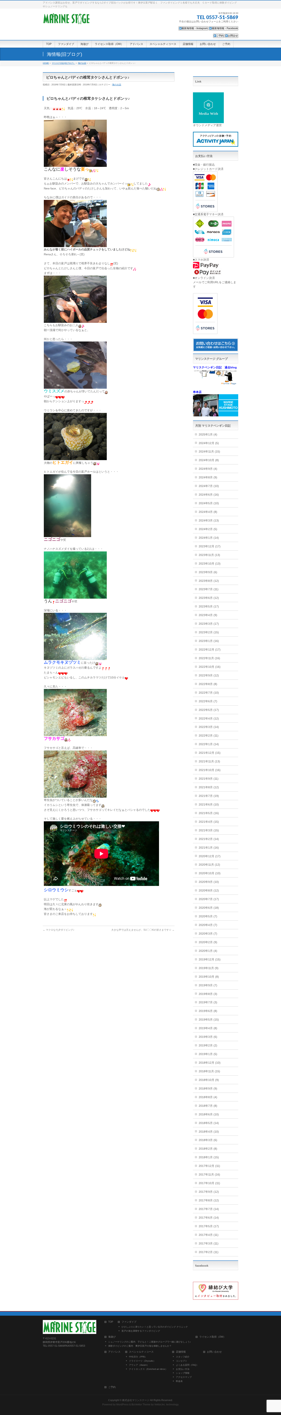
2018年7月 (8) (208, 1105)
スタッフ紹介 (182, 1356)
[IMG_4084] (75, 457)
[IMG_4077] (75, 386)
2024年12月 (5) (209, 443)
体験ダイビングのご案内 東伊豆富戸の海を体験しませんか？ (140, 1346)
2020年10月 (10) (210, 873)
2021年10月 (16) (210, 770)
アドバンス (114, 1352)
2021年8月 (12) (209, 787)
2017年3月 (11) (208, 1243)
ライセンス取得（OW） (212, 1337)
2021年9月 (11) (208, 778)
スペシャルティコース (141, 1352)
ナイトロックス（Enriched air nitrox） (148, 1369)
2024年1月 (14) (209, 537)
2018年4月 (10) (209, 1131)
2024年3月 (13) (209, 520)
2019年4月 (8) (208, 1028)
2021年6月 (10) (209, 804)
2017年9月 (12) (209, 1191)
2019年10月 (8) (209, 976)
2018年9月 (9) (208, 1088)
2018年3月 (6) (208, 1140)
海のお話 (116, 84)
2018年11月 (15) (209, 1071)
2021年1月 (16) (209, 847)
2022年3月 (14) (209, 727)
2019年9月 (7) (208, 985)
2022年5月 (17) (209, 710)
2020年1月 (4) (208, 950)
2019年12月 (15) (210, 959)
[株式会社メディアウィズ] (208, 121)
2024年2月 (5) (208, 529)
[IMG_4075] (75, 320)
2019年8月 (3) (208, 994)
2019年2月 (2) (208, 1045)
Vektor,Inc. (160, 1404)
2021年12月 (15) (210, 752)
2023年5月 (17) (209, 606)
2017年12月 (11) (209, 1166)
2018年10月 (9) (209, 1080)
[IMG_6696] (75, 244)
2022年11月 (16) (209, 658)
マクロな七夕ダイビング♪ (58, 929)
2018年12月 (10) (210, 1062)
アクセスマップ (184, 1377)
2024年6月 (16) (209, 494)
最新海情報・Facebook (225, 28)
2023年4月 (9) (208, 615)
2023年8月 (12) (209, 580)
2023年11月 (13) (209, 555)
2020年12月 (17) (210, 856)
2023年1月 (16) (209, 641)
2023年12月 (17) (210, 546)
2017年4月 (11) (208, 1234)
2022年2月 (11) (208, 735)
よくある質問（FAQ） (187, 1365)
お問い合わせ (214, 1352)
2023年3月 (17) (209, 623)
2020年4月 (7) (208, 925)
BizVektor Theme (140, 1404)
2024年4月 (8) (208, 511)
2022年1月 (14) (209, 744)
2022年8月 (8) (208, 684)
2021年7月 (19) (209, 795)
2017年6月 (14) (209, 1217)
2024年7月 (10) (209, 486)
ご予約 (220, 35)
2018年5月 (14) (209, 1123)
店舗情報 (181, 1352)
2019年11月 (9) (208, 968)
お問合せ (233, 35)
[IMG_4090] (75, 657)
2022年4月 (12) (209, 718)
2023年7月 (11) (208, 589)
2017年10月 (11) (209, 1183)
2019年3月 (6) (208, 1036)
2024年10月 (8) (209, 460)
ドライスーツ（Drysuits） (142, 1361)
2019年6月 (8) (208, 1011)
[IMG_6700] (75, 164)
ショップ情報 (182, 1373)
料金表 (179, 1381)
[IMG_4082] (67, 534)
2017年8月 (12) (209, 1200)
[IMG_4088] (75, 596)
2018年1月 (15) (209, 1157)
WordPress (122, 1404)
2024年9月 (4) (208, 468)
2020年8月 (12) (209, 890)
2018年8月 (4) (208, 1097)
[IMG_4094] (75, 733)
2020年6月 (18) (209, 907)
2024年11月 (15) (209, 451)
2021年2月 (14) (209, 839)
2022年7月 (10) (209, 692)
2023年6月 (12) (209, 597)
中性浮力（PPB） (138, 1356)
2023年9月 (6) (208, 572)
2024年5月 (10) (209, 503)
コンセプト (181, 1361)
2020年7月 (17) (209, 899)
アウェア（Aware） (139, 1365)
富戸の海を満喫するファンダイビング (141, 1331)
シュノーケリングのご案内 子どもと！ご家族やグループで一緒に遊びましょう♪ (149, 1342)
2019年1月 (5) (208, 1054)
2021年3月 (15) (209, 830)
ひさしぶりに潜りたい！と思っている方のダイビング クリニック (155, 1327)
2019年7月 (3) (208, 1002)
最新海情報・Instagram (195, 28)
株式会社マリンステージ (135, 1400)
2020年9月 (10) (209, 881)
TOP (110, 1322)
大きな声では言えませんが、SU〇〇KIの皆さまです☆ (142, 929)
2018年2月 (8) (208, 1148)
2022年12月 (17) (210, 649)
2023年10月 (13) (210, 563)
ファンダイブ (129, 1322)
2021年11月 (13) (209, 761)
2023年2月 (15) (209, 632)
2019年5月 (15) (209, 1019)
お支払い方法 (182, 1369)
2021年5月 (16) (209, 813)
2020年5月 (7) (208, 916)
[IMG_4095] (75, 795)
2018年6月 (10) (209, 1114)
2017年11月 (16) (209, 1174)
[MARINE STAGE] (66, 20)
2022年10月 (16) (210, 666)
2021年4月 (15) (209, 821)
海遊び (112, 1337)
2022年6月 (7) (208, 701)
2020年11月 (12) (209, 864)
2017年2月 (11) (208, 1252)
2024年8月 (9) (208, 477)
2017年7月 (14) (209, 1209)
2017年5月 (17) (209, 1226)
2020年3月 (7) (208, 933)
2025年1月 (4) (208, 434)
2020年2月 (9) (208, 942)
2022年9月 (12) (209, 675)
